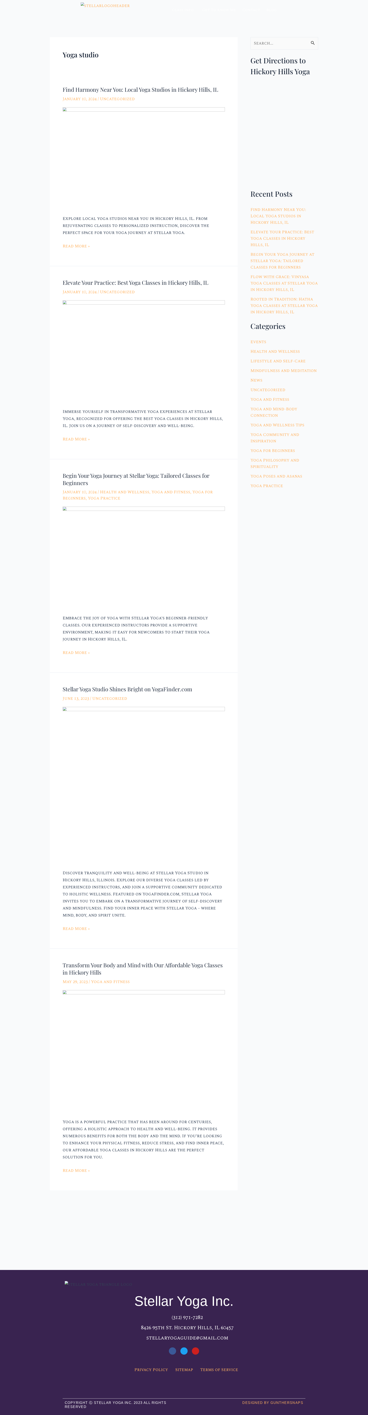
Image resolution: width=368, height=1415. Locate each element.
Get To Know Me (219, 10)
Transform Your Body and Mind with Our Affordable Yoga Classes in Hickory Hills (143, 968)
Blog (271, 10)
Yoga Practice (104, 498)
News (256, 380)
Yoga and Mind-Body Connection (273, 412)
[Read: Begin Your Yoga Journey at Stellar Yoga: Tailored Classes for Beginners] (144, 557)
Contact (251, 10)
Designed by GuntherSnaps (272, 1403)
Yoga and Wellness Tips (277, 425)
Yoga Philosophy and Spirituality (274, 463)
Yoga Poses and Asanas (276, 476)
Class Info (183, 10)
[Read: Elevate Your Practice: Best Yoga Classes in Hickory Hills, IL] (144, 350)
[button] (184, 10)
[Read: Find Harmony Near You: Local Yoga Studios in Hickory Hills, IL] (144, 157)
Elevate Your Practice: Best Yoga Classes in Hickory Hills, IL (135, 282)
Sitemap (184, 1370)
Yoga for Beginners (272, 450)
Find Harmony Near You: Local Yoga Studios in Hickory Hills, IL (140, 89)
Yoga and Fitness (170, 492)
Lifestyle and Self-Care (278, 361)
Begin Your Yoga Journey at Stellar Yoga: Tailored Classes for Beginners (136, 479)
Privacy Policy (151, 1370)
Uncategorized (117, 99)
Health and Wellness (124, 492)
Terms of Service (219, 1370)
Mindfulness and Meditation (283, 371)
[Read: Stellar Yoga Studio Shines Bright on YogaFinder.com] (144, 785)
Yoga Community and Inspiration (274, 437)
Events (258, 342)
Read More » (76, 246)
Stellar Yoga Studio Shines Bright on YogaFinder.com (127, 689)
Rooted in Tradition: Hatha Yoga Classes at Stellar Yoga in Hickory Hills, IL (284, 305)
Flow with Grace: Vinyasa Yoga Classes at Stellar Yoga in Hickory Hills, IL (284, 283)
